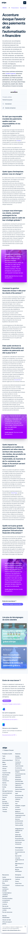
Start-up (17, 760)
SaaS (16, 793)
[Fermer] (25, 927)
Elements (4, 777)
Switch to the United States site (11, 930)
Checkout (4, 766)
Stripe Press (18, 883)
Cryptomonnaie (6, 772)
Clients (4, 8)
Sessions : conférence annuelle (5, 889)
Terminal (4, 809)
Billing (3, 762)
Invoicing (4, 785)
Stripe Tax (5, 807)
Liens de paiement (7, 793)
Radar (3, 799)
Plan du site (5, 906)
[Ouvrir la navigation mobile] (24, 2)
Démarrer (6, 700)
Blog (3, 883)
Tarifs (3, 756)
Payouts (4, 797)
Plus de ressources (7, 912)
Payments (5, 795)
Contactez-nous (19, 885)
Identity (4, 782)
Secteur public (19, 823)
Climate (4, 768)
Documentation (19, 850)
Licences (4, 904)
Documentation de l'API (8, 735)
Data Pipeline (5, 774)
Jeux (16, 803)
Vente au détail (19, 825)
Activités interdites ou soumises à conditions (7, 900)
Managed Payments (7, 791)
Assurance (18, 809)
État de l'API (18, 856)
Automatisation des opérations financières (20, 775)
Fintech (17, 801)
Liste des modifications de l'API (19, 859)
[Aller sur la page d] (4, 748)
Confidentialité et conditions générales (6, 894)
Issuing (4, 787)
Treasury (4, 811)
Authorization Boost (7, 760)
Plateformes (18, 791)
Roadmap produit (19, 877)
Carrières (17, 879)
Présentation (15, 8)
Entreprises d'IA (19, 795)
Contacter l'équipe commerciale (12, 604)
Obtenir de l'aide (6, 920)
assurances (17, 379)
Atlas (3, 758)
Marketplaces (18, 787)
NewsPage (14, 493)
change (19, 140)
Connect (4, 770)
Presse (17, 881)
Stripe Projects (19, 867)
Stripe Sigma (5, 805)
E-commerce (18, 768)
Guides (4, 877)
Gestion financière (20, 789)
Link (3, 789)
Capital (4, 764)
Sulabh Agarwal (11, 73)
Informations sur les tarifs (9, 719)
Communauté (5, 885)
